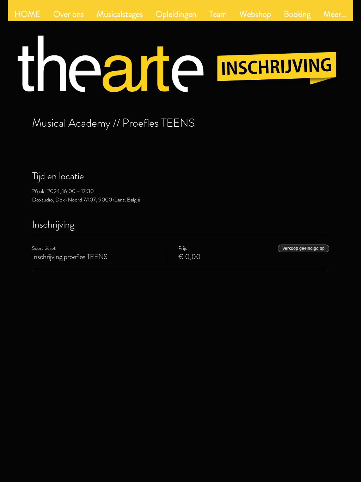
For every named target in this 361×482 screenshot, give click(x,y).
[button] (176, 14)
